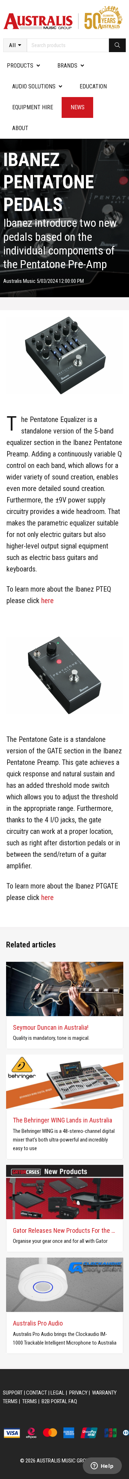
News (78, 107)
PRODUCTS (20, 65)
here (47, 600)
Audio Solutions (34, 86)
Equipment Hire (32, 107)
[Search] (117, 45)
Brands (67, 65)
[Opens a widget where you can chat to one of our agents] (102, 1466)
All (12, 45)
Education (93, 86)
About (20, 128)
